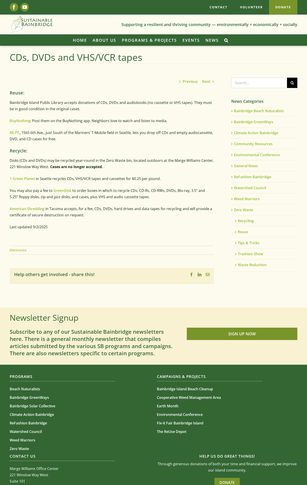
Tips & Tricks (248, 242)
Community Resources (253, 143)
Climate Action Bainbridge (256, 132)
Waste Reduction (252, 264)
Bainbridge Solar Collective (32, 406)
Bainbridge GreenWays (253, 121)
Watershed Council (250, 187)
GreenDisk (62, 190)
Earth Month (167, 406)
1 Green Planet (22, 178)
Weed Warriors (247, 198)
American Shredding (27, 208)
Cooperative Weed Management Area (189, 397)
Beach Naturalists (25, 388)
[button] (226, 40)
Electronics (18, 250)
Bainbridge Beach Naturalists (259, 110)
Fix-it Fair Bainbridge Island (180, 423)
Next (206, 81)
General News (246, 165)
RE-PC (15, 132)
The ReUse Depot (171, 431)
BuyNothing (20, 120)
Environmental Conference (257, 154)
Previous (190, 81)
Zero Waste (243, 209)
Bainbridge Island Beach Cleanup (185, 388)
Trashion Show (250, 253)
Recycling (246, 220)
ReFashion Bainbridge (252, 176)
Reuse (243, 231)
